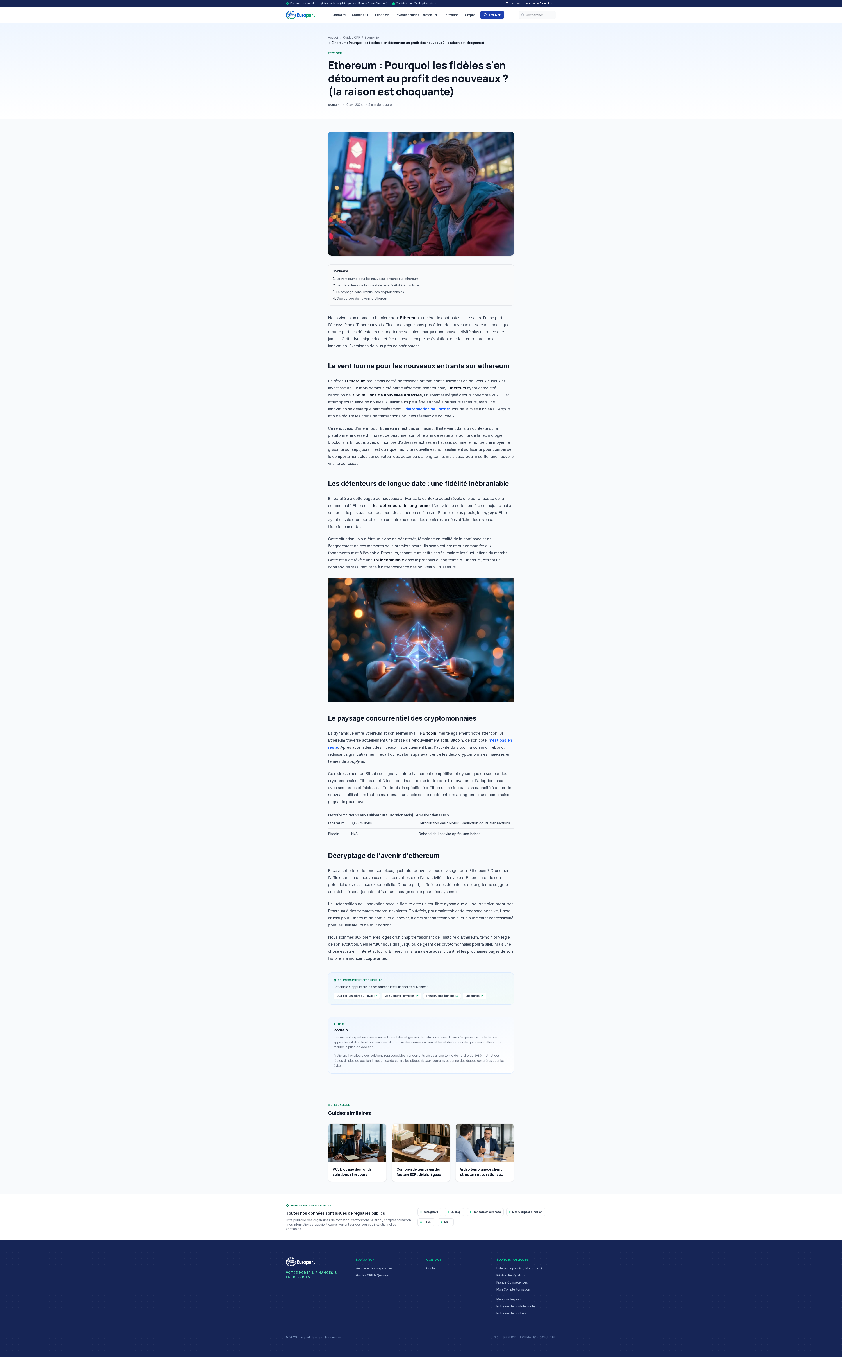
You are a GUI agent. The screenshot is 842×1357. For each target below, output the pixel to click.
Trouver (494, 15)
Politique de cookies (511, 1313)
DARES (427, 1222)
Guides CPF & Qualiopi (372, 1275)
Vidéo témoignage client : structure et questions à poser (482, 1174)
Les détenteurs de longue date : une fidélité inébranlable (378, 285)
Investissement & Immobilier (416, 15)
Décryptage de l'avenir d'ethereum (362, 298)
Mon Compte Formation (399, 996)
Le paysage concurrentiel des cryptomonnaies (370, 292)
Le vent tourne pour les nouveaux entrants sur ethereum (377, 279)
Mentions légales (508, 1299)
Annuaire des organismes (374, 1268)
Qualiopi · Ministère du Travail (354, 996)
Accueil (333, 37)
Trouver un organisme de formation (529, 3)
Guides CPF (360, 15)
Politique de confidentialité (515, 1306)
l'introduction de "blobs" (428, 409)
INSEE (447, 1222)
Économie (382, 15)
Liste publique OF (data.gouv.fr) (519, 1268)
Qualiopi (456, 1212)
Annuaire (339, 15)
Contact (431, 1268)
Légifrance (473, 996)
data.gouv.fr (431, 1212)
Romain (334, 104)
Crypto (470, 15)
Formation (451, 15)
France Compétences (440, 996)
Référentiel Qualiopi (510, 1275)
